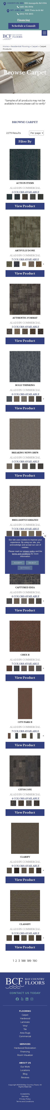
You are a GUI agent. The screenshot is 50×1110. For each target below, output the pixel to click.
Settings (25, 568)
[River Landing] (16, 668)
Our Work (25, 1066)
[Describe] (24, 870)
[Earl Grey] (32, 196)
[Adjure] (38, 870)
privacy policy (29, 551)
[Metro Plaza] (31, 668)
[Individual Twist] (25, 331)
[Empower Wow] (31, 533)
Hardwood (25, 1018)
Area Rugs (25, 1033)
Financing (25, 1051)
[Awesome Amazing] (31, 264)
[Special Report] (17, 466)
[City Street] (40, 196)
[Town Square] (38, 668)
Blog (25, 1074)
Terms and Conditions (25, 1101)
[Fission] (31, 399)
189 (29, 960)
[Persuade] (31, 870)
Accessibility (25, 1094)
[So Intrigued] (25, 501)
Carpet (34, 46)
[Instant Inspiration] (38, 533)
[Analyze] (16, 870)
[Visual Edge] (25, 299)
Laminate (25, 1022)
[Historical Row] (36, 803)
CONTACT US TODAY (25, 993)
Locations (25, 1070)
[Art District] (24, 668)
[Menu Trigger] (44, 33)
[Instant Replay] (25, 466)
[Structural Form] (40, 331)
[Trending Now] (25, 434)
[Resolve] (25, 838)
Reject (32, 563)
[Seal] (38, 399)
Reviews (25, 1077)
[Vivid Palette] (38, 264)
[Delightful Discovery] (25, 232)
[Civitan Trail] (21, 803)
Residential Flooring (20, 46)
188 (23, 960)
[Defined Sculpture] (17, 331)
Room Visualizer (25, 1055)
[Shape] (25, 366)
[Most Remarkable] (16, 264)
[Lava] (24, 399)
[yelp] (22, 999)
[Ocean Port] (17, 196)
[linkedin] (27, 999)
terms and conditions (21, 554)
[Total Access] (40, 466)
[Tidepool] (25, 164)
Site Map (25, 1096)
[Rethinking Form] (32, 331)
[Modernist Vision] (24, 264)
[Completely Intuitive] (24, 533)
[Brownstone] (25, 196)
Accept (18, 563)
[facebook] (17, 999)
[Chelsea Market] (25, 636)
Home (6, 46)
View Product (25, 206)
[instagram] (32, 999)
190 (35, 960)
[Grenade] (16, 399)
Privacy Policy (25, 1099)
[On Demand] (32, 466)
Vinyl (25, 1025)
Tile (25, 1029)
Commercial (25, 1036)
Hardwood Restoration (25, 1048)
